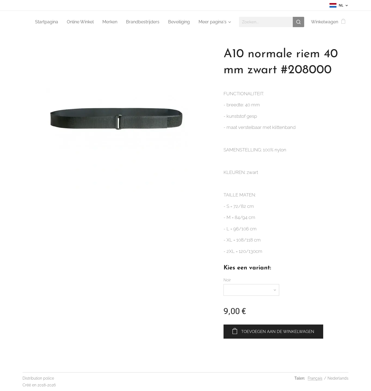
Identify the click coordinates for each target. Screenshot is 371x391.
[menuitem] (48, 22)
